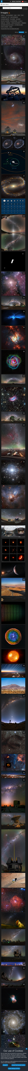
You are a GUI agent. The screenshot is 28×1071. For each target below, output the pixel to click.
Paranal (8, 23)
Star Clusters (4, 26)
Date (26, 32)
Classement (21, 32)
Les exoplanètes (5, 19)
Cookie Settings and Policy (14, 1068)
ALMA (15, 15)
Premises (24, 23)
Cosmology (4, 17)
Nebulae (3, 23)
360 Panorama (9, 15)
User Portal (18, 1)
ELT (8, 17)
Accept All (5, 1065)
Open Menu (5, 4)
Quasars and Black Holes (7, 24)
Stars (10, 26)
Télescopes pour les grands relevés (10, 28)
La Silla (20, 21)
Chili (22, 15)
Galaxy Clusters (5, 21)
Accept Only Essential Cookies (18, 1065)
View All (3, 15)
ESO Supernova (14, 17)
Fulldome (12, 19)
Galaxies (18, 19)
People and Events (16, 23)
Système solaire (18, 24)
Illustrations (13, 21)
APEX (19, 15)
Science (13, 1)
